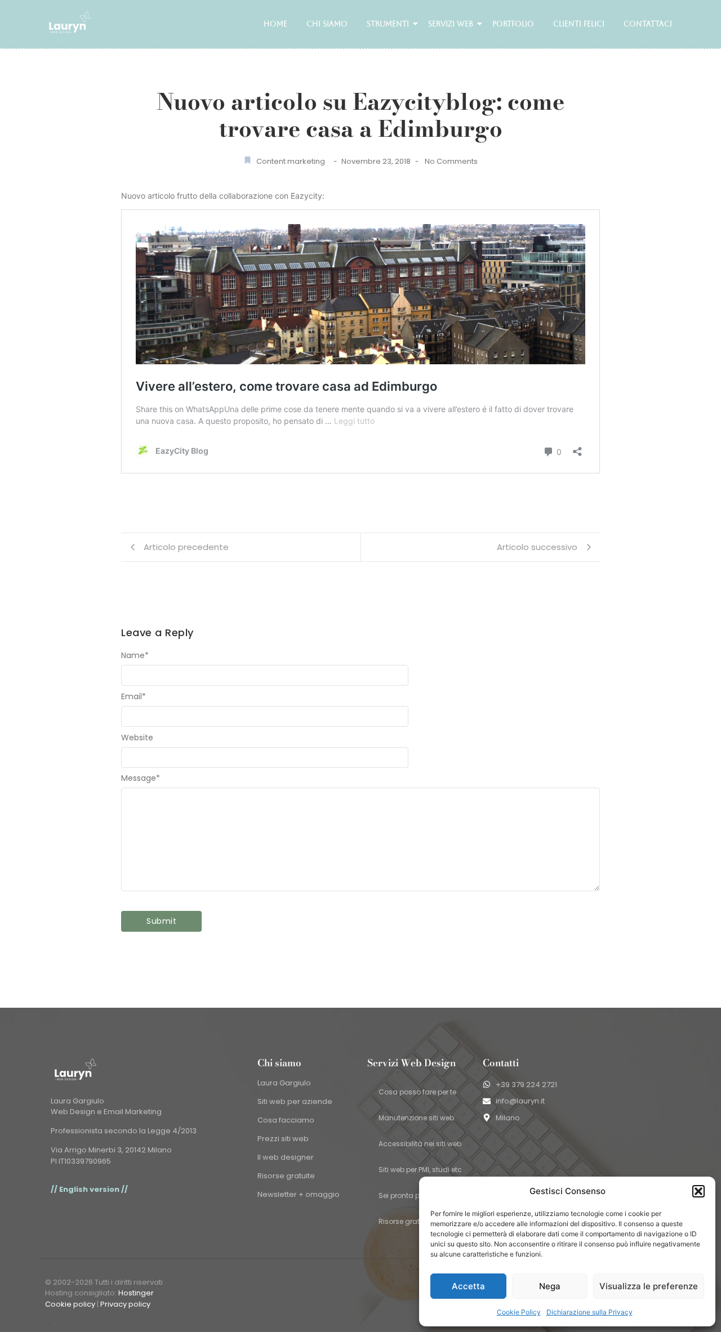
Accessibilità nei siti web (420, 1143)
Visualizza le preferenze (648, 1286)
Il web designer (285, 1157)
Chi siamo (327, 24)
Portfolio (513, 24)
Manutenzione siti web (416, 1118)
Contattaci (648, 24)
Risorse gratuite (286, 1175)
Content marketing (290, 161)
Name (135, 655)
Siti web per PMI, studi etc (420, 1169)
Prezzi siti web (283, 1138)
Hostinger (136, 1293)
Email (133, 696)
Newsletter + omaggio (298, 1194)
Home (275, 24)
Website (137, 737)
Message (140, 778)
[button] (698, 1191)
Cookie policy (70, 1304)
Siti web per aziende (294, 1101)
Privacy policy (125, 1304)
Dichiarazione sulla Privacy (589, 1312)
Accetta (468, 1286)
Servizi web (450, 24)
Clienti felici (578, 24)
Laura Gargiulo (284, 1083)
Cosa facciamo (285, 1120)
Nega (549, 1286)
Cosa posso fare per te (417, 1092)
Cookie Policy (519, 1312)
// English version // (89, 1189)
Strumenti (388, 24)
